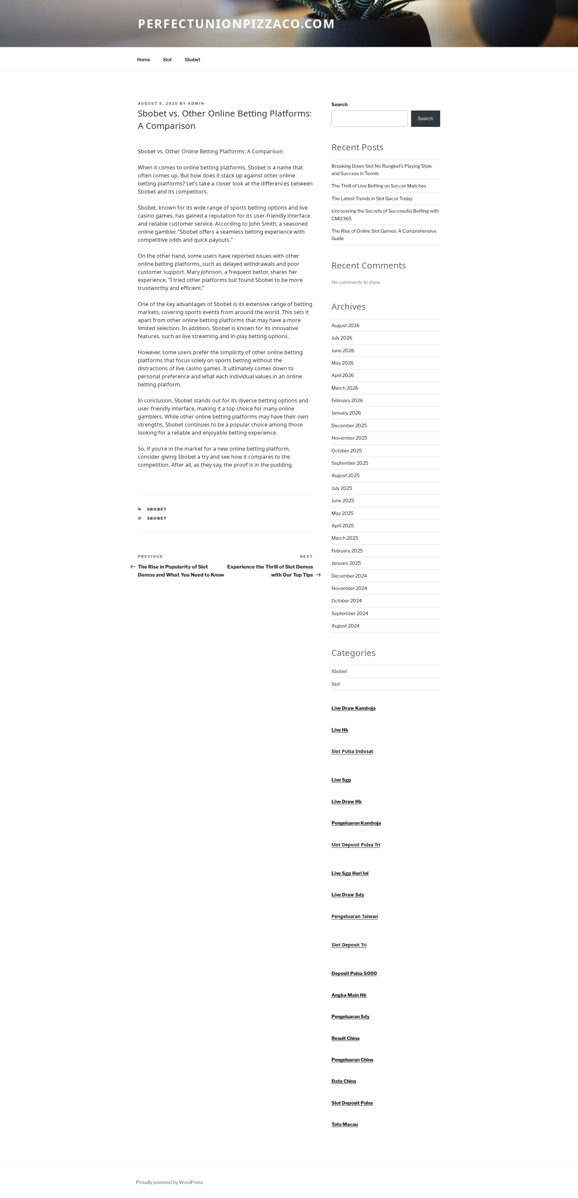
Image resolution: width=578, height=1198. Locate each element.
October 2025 (346, 450)
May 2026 (342, 363)
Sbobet (192, 59)
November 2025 (349, 438)
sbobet (157, 518)
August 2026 (345, 325)
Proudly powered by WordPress (169, 1182)
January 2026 (346, 413)
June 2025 (342, 500)
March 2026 (344, 388)
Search (339, 104)
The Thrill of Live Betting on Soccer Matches (378, 186)
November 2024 (349, 588)
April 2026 (342, 375)
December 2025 (349, 425)
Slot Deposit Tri (349, 945)
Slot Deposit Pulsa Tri (355, 844)
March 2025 (344, 538)
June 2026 (342, 350)
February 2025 (347, 550)
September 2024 (349, 613)
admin (196, 103)
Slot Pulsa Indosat (352, 751)
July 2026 (341, 338)
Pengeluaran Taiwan (354, 916)
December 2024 (349, 576)
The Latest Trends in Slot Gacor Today (371, 198)
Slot (167, 59)
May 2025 (342, 513)
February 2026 (347, 400)
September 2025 (349, 463)
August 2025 (345, 475)
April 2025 (342, 525)
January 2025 (346, 563)
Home (143, 59)
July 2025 (341, 488)
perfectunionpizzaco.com (236, 23)
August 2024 (345, 625)
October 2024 (346, 600)
